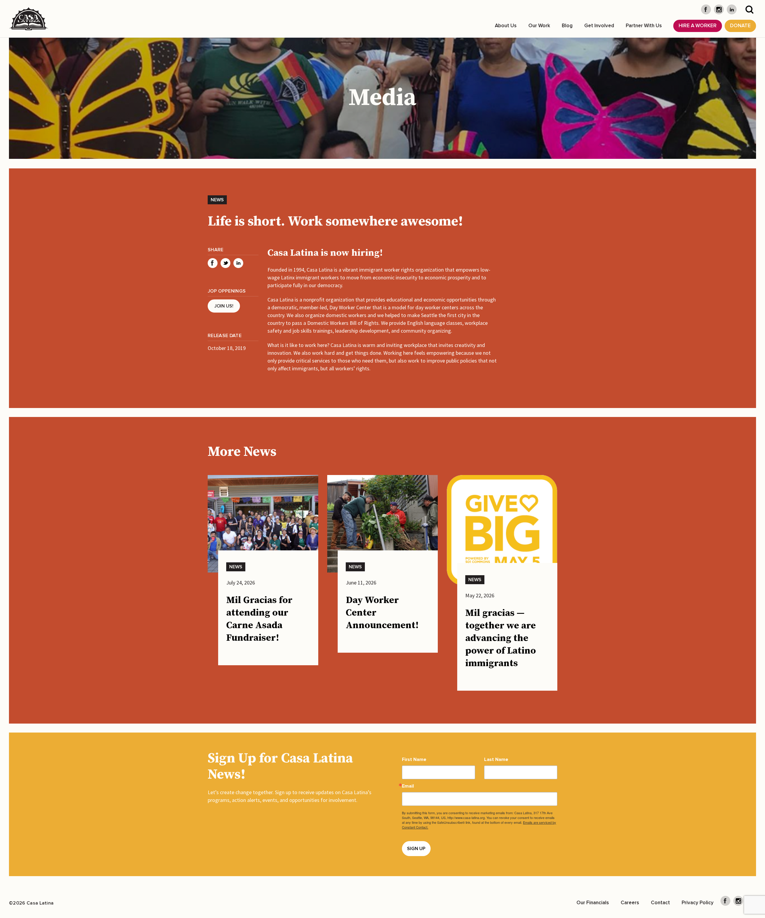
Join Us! (223, 306)
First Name (414, 759)
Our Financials (592, 902)
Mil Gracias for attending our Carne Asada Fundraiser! (259, 619)
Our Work (539, 25)
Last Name (496, 759)
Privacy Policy (698, 902)
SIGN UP (416, 848)
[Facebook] (213, 263)
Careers (630, 902)
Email (408, 786)
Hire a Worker (698, 25)
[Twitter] (225, 263)
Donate (740, 25)
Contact (660, 902)
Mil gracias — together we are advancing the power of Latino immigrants (500, 638)
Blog (567, 25)
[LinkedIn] (238, 263)
